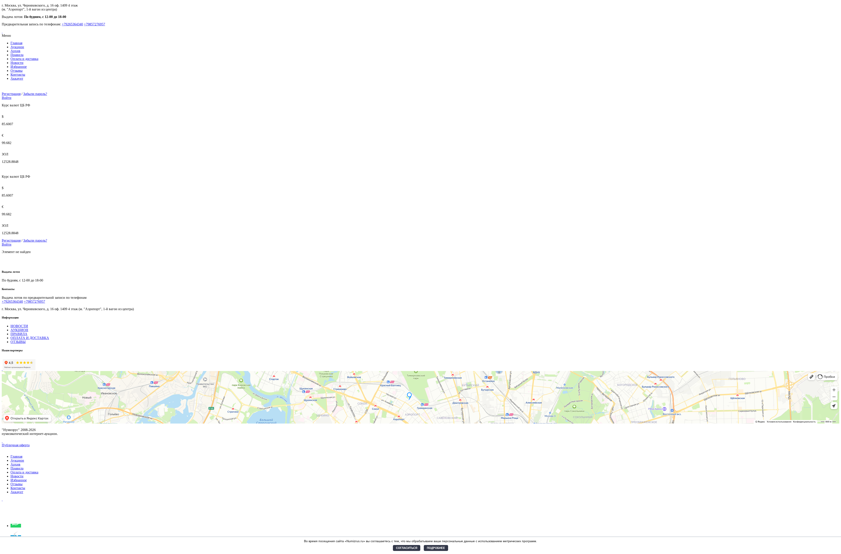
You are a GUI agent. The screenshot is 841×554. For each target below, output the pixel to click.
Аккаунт (17, 78)
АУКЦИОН (19, 330)
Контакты (18, 74)
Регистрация (11, 94)
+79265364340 (72, 24)
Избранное (19, 67)
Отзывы (17, 70)
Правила (17, 55)
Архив (15, 51)
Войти (6, 98)
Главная (16, 43)
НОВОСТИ (19, 326)
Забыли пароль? (35, 94)
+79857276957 (94, 24)
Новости (17, 63)
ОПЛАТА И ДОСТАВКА (30, 338)
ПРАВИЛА (19, 334)
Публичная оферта (16, 445)
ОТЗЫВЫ (18, 342)
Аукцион (17, 47)
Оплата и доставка (24, 59)
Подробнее (436, 548)
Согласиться (406, 548)
